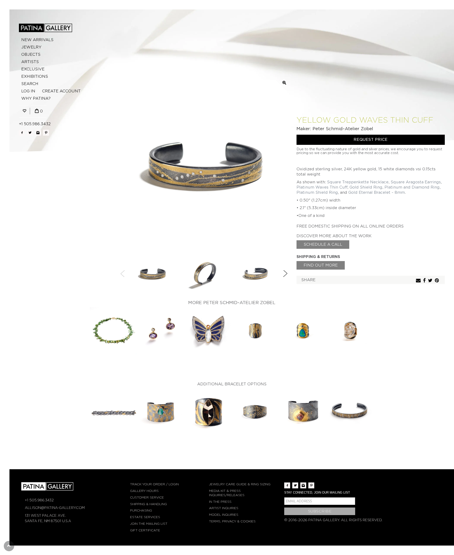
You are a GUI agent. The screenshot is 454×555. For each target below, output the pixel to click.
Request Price (371, 139)
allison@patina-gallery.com (55, 508)
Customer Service (147, 497)
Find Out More (321, 265)
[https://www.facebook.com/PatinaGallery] (22, 133)
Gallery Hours (144, 491)
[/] (45, 28)
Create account (61, 91)
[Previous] (123, 273)
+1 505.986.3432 (35, 124)
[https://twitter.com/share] (431, 281)
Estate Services (145, 517)
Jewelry (31, 47)
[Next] (285, 273)
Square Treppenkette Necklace (358, 182)
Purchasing (141, 510)
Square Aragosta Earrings (416, 182)
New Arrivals (37, 40)
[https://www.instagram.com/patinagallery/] (38, 133)
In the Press (220, 501)
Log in (28, 91)
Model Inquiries (223, 514)
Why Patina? (36, 98)
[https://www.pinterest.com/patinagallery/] (46, 133)
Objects (30, 54)
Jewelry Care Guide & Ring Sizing (240, 484)
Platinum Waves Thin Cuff (322, 187)
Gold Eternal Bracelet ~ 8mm (376, 192)
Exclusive (32, 69)
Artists (30, 62)
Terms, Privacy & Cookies (232, 521)
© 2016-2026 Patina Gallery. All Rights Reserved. (333, 520)
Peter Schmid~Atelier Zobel (343, 128)
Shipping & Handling (148, 504)
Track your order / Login (154, 484)
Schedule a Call (323, 244)
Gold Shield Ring (365, 187)
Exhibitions (34, 76)
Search (29, 84)
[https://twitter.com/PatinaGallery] (30, 133)
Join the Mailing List (148, 523)
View (113, 331)
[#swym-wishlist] (24, 111)
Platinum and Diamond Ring (412, 187)
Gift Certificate (145, 530)
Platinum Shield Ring (317, 192)
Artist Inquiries (223, 508)
